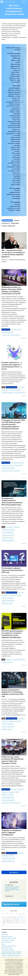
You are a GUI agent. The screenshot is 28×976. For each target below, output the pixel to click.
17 (4, 920)
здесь (12, 964)
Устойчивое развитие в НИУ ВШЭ (8, 938)
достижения (14, 789)
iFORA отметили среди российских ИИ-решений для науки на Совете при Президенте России (12, 760)
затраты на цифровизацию (8, 726)
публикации (4, 390)
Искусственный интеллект (8, 797)
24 (4, 922)
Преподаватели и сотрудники (7, 940)
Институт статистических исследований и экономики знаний (14, 10)
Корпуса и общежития (6, 942)
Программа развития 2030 (8, 468)
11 (7, 918)
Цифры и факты (4, 934)
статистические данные (7, 392)
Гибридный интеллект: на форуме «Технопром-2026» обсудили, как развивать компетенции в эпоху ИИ (11, 290)
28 (17, 922)
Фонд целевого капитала (6, 948)
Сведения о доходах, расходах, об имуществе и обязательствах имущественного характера (11, 952)
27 (14, 922)
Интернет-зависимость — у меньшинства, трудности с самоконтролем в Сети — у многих (11, 365)
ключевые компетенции (7, 537)
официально (11, 792)
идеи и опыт (21, 789)
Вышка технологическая (7, 332)
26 (11, 922)
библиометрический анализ (8, 858)
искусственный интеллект (8, 535)
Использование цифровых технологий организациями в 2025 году (12, 570)
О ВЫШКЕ (4, 932)
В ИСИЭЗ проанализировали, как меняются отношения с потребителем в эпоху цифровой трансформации (12, 634)
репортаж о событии (16, 329)
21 (17, 920)
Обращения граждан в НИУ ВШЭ (8, 946)
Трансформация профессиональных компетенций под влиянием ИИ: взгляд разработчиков (11, 501)
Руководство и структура (6, 936)
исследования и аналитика (15, 390)
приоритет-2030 (18, 465)
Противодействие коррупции (7, 949)
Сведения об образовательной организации (11, 955)
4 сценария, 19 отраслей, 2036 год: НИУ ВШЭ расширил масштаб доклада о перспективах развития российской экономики (13, 424)
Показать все (9, 896)
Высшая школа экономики (9, 1)
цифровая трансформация (8, 540)
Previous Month (3, 911)
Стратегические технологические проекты (11, 335)
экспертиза (4, 792)
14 (17, 918)
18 (7, 920)
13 (14, 918)
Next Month (24, 911)
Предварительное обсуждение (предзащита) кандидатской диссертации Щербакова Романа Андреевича (12, 888)
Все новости (14, 872)
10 (4, 918)
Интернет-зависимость (20, 392)
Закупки (3, 944)
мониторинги (21, 387)
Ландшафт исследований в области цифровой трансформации (11, 832)
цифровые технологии (7, 603)
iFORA (17, 792)
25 (7, 922)
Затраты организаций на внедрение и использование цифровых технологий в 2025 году (12, 693)
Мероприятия (14, 882)
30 (24, 922)
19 (11, 920)
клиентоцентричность (7, 662)
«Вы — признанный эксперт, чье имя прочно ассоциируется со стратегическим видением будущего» (13, 253)
